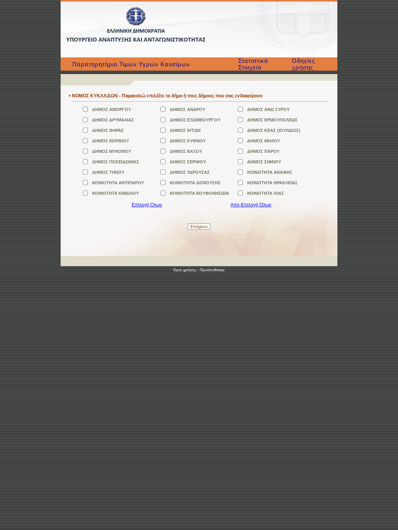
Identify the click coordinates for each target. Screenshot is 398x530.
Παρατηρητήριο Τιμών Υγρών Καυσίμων (131, 64)
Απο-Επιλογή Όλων (250, 205)
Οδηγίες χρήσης (303, 64)
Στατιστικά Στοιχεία (253, 64)
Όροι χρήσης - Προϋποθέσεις (199, 270)
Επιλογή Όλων (147, 205)
